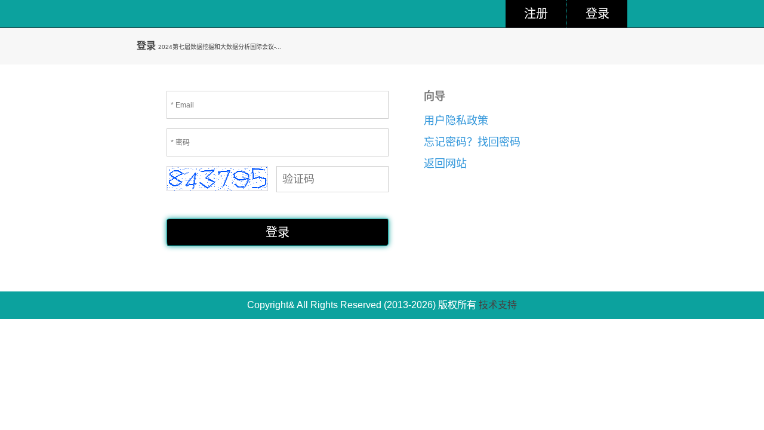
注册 (536, 13)
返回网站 (445, 164)
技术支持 (498, 305)
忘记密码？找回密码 (472, 142)
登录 (597, 13)
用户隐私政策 (456, 121)
